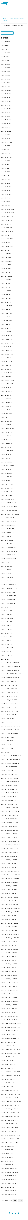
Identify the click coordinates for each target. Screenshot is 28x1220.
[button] (25, 3)
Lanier (5, 20)
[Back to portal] (4, 3)
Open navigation (7, 33)
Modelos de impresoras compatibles (13, 19)
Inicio (2, 17)
